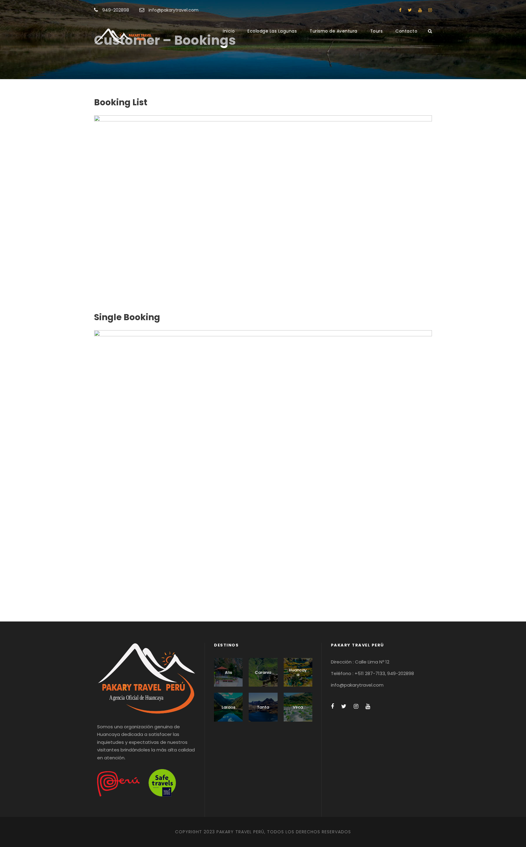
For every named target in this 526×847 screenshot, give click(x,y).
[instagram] (430, 10)
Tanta (263, 707)
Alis (228, 672)
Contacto (406, 31)
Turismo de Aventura (333, 31)
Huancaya (298, 672)
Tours (376, 31)
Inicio (229, 31)
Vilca (298, 707)
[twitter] (410, 10)
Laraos (228, 707)
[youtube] (420, 10)
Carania (263, 672)
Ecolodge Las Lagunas (272, 31)
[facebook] (400, 10)
